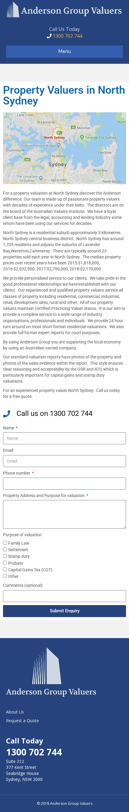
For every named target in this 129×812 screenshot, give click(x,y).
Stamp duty (19, 556)
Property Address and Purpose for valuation (44, 495)
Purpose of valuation (22, 534)
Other (13, 576)
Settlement (18, 549)
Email (8, 450)
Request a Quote (22, 720)
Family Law (18, 543)
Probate (15, 563)
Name (9, 427)
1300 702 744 (67, 36)
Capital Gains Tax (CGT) (30, 569)
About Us (15, 712)
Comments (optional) (23, 585)
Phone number (17, 473)
